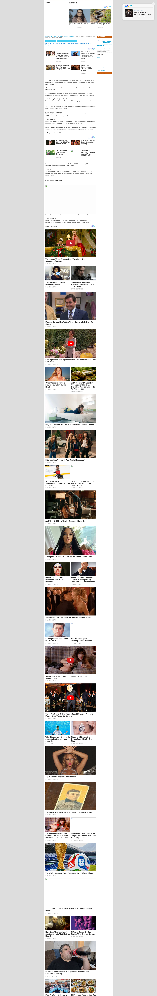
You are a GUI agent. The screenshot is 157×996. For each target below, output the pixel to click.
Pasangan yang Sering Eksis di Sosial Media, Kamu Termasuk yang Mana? (104, 42)
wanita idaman (101, 70)
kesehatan (53, 40)
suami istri (65, 40)
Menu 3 (64, 32)
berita (47, 40)
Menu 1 (53, 32)
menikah (59, 40)
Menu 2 (58, 32)
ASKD (47, 3)
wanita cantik (73, 40)
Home (47, 32)
